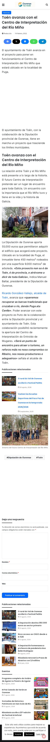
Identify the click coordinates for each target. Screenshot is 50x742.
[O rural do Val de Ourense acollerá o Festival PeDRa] (9, 381)
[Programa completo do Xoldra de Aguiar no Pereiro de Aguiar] (41, 682)
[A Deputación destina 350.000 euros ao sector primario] (9, 626)
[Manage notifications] (44, 736)
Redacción (8, 33)
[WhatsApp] (34, 41)
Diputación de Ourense (19, 457)
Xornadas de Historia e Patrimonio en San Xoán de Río (16, 702)
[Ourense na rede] (25, 4)
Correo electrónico (10, 573)
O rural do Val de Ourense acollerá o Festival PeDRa (30, 612)
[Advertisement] (25, 102)
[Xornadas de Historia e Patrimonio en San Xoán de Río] (41, 704)
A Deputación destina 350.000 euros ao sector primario (32, 624)
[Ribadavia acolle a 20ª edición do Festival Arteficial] (41, 716)
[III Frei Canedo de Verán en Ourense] (41, 693)
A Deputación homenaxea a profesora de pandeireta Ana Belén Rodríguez (32, 648)
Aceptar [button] (18, 734)
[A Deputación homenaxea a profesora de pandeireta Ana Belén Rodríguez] (9, 649)
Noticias (6, 13)
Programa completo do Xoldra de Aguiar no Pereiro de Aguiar (16, 679)
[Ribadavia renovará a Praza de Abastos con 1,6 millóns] (9, 661)
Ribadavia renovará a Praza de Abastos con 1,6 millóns (32, 659)
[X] (16, 41)
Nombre (6, 562)
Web (4, 584)
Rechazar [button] (29, 734)
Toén (40, 457)
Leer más (40, 734)
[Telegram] (42, 41)
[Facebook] (7, 41)
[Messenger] (25, 41)
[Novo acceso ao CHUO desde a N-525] (9, 637)
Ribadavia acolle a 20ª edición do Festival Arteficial (16, 713)
